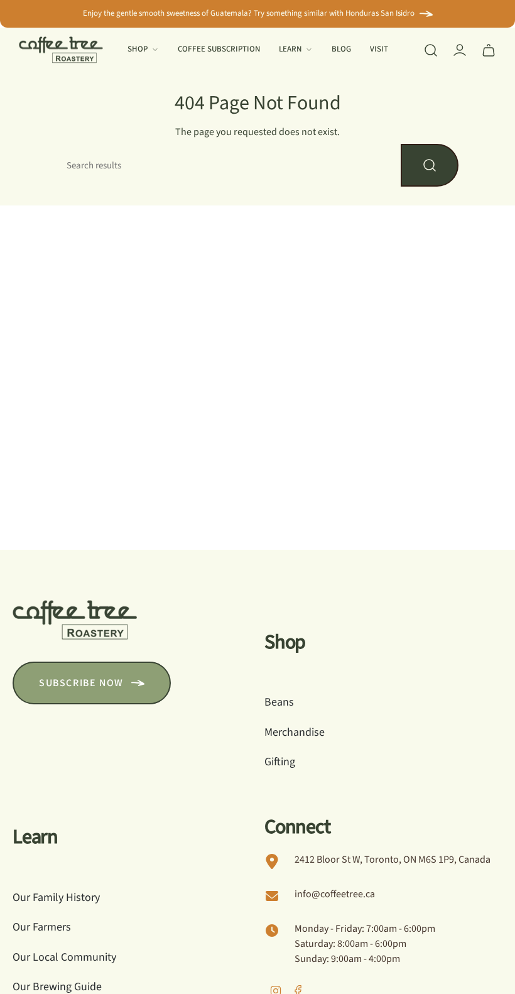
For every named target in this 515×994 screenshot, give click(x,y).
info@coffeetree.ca (335, 894)
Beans (279, 702)
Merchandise (294, 732)
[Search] (429, 165)
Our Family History (56, 897)
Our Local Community (64, 957)
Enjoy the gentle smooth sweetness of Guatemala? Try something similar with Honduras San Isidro (249, 13)
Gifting (279, 762)
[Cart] (488, 50)
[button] (143, 50)
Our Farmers (42, 927)
